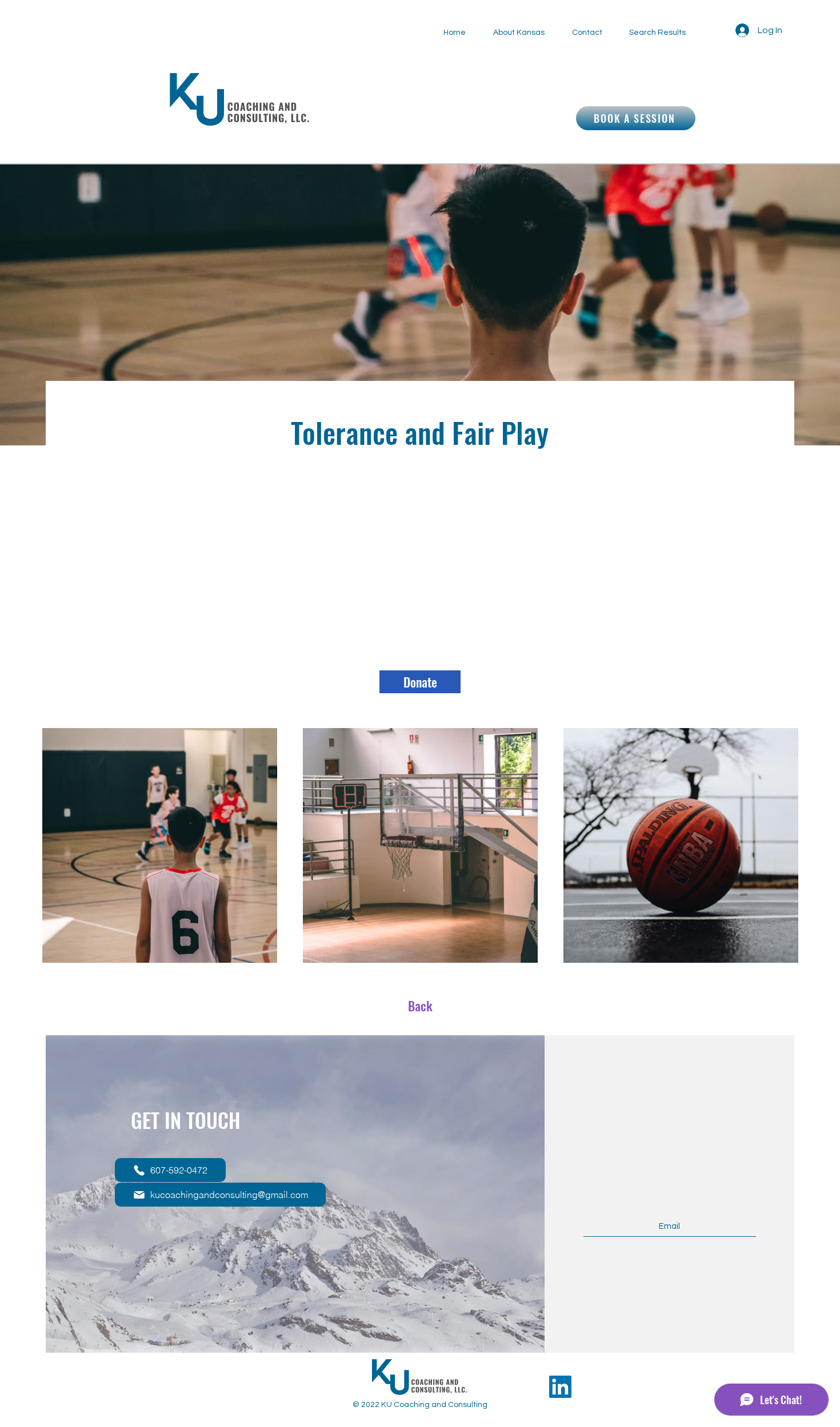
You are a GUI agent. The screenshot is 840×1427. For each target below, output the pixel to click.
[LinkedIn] (560, 1387)
